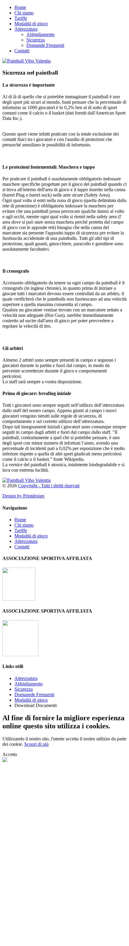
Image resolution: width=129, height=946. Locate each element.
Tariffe (20, 18)
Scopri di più (36, 744)
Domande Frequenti (45, 45)
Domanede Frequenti (34, 694)
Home (20, 7)
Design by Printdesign (23, 495)
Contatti (21, 50)
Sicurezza (35, 39)
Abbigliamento (40, 34)
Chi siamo (24, 12)
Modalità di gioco (31, 23)
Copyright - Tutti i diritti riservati (49, 485)
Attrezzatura (26, 29)
